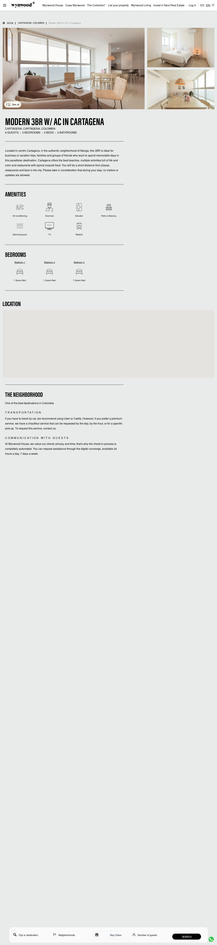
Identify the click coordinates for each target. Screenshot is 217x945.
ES (202, 5)
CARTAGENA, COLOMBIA (31, 23)
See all (15, 104)
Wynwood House (52, 5)
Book (10, 23)
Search (187, 936)
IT (213, 5)
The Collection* (96, 5)
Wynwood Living (141, 5)
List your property (118, 5)
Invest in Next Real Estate (168, 5)
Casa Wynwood (75, 5)
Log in (192, 5)
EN (208, 5)
